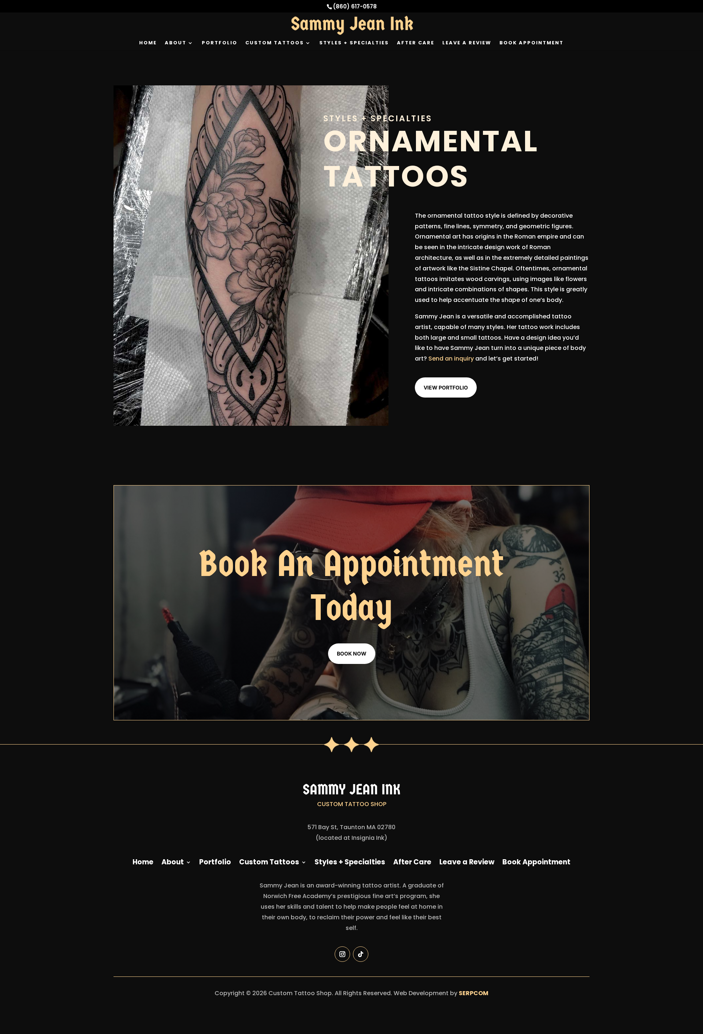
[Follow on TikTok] (360, 954)
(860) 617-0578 (355, 6)
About (175, 43)
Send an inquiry (451, 358)
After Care (415, 43)
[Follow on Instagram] (342, 954)
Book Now (352, 653)
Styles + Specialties (354, 43)
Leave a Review (466, 43)
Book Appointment (531, 43)
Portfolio (219, 43)
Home (148, 43)
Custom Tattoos (274, 43)
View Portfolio (446, 387)
